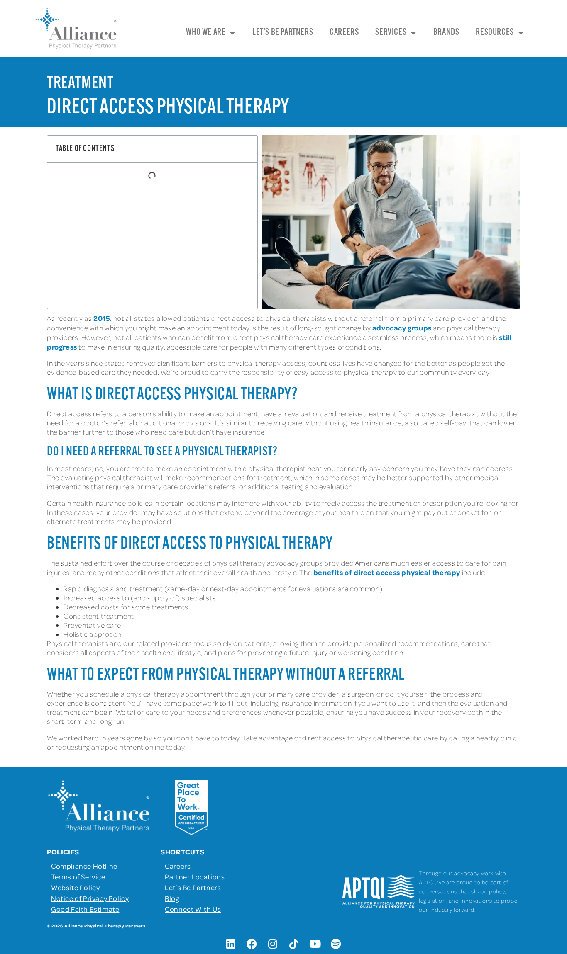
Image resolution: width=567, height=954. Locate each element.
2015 (101, 318)
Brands (446, 32)
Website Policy (75, 887)
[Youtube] (315, 943)
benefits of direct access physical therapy (386, 572)
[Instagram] (273, 943)
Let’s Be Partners (282, 32)
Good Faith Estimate (85, 908)
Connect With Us (193, 908)
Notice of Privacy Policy (90, 898)
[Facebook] (252, 943)
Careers (344, 32)
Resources (494, 32)
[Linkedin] (230, 943)
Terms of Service (78, 876)
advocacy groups (402, 327)
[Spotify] (336, 943)
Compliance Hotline (84, 865)
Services (390, 32)
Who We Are (205, 32)
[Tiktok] (294, 943)
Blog (172, 898)
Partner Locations (195, 876)
